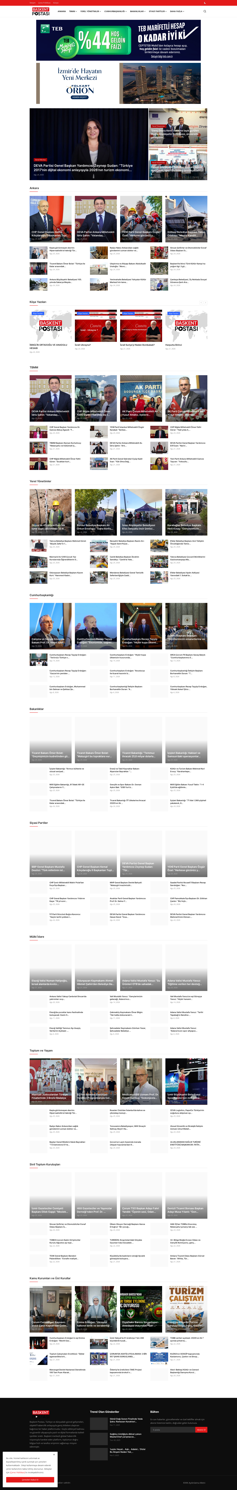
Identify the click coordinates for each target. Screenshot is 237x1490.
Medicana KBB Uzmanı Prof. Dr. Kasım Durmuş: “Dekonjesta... (140, 1096)
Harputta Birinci (83, 344)
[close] (54, 1454)
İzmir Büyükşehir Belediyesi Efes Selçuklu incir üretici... (138, 527)
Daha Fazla (176, 11)
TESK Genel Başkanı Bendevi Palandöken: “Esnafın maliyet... (64, 1257)
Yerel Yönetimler (40, 481)
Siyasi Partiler (39, 822)
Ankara (62, 11)
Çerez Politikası (44, 3)
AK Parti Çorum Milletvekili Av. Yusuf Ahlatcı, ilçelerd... (140, 413)
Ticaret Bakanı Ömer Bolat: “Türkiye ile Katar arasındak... (67, 264)
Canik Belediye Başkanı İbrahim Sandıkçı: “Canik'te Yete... (124, 558)
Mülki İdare (37, 936)
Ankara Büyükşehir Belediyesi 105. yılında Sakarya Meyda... (66, 280)
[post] (89, 144)
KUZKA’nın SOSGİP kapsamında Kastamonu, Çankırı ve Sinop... (185, 1355)
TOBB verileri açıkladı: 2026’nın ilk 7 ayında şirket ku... (187, 1339)
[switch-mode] (205, 3)
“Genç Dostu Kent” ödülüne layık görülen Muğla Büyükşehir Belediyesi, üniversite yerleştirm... (175, 134)
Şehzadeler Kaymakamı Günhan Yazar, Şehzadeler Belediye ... (128, 1029)
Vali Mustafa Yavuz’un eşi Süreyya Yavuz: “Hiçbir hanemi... (186, 997)
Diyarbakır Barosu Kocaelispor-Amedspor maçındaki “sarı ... (140, 1324)
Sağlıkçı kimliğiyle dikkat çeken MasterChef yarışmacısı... (125, 1435)
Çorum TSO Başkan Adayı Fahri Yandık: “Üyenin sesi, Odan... (140, 1210)
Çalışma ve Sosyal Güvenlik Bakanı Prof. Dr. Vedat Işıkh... (48, 641)
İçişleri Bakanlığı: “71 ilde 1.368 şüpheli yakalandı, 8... (188, 801)
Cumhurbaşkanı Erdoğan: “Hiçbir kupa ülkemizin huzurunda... (128, 656)
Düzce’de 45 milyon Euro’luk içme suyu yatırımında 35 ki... (49, 527)
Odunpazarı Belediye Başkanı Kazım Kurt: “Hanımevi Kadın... (66, 574)
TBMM (34, 367)
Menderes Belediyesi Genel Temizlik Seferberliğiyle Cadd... (126, 574)
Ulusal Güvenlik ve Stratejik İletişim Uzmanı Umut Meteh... (186, 1127)
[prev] (34, 144)
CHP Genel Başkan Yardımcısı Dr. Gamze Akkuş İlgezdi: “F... (65, 428)
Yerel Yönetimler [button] (89, 11)
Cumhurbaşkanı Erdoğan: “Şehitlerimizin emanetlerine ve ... (186, 639)
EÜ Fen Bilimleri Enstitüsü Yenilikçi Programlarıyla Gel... (94, 1096)
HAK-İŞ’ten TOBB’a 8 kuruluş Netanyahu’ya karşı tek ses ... (183, 1225)
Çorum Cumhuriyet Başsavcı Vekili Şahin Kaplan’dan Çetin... (50, 1324)
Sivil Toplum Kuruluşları (45, 1164)
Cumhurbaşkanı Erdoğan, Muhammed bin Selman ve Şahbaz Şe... (67, 687)
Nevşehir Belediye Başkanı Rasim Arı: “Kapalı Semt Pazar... (127, 542)
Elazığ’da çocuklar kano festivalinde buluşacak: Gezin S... (66, 1013)
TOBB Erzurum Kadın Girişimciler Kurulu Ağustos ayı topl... (65, 1241)
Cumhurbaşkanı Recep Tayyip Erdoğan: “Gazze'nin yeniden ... (68, 672)
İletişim (33, 3)
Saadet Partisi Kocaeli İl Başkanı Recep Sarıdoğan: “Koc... (188, 883)
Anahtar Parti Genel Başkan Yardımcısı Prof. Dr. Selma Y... (128, 899)
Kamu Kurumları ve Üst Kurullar (50, 1278)
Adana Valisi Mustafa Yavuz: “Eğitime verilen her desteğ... (184, 982)
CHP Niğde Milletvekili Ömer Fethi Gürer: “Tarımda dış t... (93, 413)
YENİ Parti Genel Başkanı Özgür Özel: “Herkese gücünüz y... (141, 234)
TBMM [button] (72, 11)
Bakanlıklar (37, 709)
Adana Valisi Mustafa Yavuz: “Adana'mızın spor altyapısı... (183, 1029)
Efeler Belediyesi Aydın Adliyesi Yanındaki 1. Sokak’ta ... (184, 574)
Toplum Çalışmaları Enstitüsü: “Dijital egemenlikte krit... (67, 1355)
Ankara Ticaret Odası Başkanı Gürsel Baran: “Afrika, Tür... (187, 1257)
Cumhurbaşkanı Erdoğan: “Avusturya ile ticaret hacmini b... (127, 672)
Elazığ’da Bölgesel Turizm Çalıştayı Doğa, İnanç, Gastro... (185, 1324)
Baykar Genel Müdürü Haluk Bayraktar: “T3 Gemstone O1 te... (68, 1143)
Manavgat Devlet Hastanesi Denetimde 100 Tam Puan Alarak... (67, 1371)
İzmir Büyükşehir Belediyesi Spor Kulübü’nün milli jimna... (184, 1096)
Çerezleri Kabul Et (30, 1479)
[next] (143, 144)
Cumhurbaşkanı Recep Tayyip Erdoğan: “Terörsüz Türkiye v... (68, 656)
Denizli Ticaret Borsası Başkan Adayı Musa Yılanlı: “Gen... (185, 1210)
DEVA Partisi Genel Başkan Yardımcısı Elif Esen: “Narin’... (187, 444)
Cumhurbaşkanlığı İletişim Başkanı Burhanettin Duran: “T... (186, 672)
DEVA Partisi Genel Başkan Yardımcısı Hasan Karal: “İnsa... (127, 915)
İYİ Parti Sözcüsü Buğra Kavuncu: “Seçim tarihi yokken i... (65, 915)
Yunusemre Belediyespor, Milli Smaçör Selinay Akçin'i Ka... (128, 1127)
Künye (55, 3)
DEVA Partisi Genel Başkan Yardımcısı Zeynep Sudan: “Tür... (138, 867)
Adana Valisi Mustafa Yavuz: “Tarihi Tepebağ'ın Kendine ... (186, 1013)
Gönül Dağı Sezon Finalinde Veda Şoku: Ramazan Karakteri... (126, 1420)
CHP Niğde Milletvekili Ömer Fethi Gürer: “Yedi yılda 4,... (185, 428)
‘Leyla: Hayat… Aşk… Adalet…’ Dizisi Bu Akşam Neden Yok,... (127, 1450)
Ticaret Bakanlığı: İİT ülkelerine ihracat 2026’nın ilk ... (128, 801)
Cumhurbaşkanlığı (41, 595)
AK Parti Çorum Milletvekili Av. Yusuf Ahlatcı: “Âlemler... (185, 413)
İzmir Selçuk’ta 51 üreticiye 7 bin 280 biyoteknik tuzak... (127, 1339)
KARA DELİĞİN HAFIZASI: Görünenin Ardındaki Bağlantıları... (139, 346)
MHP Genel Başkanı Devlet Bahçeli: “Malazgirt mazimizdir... (126, 883)
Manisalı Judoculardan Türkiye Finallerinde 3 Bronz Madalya (50, 1096)
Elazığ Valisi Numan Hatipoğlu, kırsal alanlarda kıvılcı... (49, 982)
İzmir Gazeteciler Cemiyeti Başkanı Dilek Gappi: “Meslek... (50, 1210)
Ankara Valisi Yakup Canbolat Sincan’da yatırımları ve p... (68, 997)
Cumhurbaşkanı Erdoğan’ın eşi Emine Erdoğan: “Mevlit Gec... (67, 1339)
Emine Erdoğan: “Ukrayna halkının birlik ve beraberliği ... (94, 1324)
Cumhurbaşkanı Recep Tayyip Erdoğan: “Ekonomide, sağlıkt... (95, 641)
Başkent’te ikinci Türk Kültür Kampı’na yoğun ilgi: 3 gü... (187, 264)
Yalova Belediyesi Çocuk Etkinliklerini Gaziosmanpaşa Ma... (187, 558)
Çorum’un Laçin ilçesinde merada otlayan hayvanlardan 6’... (125, 1143)
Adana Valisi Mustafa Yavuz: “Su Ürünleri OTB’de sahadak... (141, 982)
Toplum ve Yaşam (41, 1050)
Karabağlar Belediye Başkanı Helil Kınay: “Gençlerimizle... (184, 527)
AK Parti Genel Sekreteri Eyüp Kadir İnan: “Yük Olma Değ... (126, 460)
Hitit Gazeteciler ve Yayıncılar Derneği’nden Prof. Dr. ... (94, 1210)
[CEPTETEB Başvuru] (118, 40)
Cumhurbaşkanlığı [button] (114, 11)
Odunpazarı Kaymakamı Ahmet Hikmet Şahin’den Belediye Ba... (95, 982)
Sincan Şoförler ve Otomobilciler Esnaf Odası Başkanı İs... (188, 249)
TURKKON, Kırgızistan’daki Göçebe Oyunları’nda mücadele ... (126, 1241)
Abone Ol (201, 1429)
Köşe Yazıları (38, 302)
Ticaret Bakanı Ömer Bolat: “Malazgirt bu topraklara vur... (94, 754)
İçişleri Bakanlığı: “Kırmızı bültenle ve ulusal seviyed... (67, 770)
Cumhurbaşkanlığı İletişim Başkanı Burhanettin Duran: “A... (126, 687)
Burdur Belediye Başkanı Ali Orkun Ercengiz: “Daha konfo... (95, 527)
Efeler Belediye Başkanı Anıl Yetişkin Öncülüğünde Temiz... (187, 542)
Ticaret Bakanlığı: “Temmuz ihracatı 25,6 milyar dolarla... (138, 754)
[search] (204, 11)
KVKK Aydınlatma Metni (194, 1482)
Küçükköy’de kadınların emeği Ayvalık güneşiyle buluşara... (127, 1257)
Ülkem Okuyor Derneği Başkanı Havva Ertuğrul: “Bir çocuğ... (127, 1225)
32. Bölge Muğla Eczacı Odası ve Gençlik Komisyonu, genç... (185, 1241)
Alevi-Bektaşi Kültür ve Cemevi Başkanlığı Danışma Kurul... (184, 1371)
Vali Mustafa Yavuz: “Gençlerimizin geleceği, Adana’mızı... (126, 997)
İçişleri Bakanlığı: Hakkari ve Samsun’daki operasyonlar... (184, 754)
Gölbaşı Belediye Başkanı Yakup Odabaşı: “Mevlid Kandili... (186, 234)
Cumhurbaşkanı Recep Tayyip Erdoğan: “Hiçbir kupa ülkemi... (140, 641)
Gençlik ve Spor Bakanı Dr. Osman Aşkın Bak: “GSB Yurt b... (125, 785)
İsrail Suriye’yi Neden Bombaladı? (47, 344)
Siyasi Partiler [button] (157, 11)
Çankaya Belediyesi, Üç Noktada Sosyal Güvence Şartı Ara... (188, 280)
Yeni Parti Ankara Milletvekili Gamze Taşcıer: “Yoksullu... (187, 460)
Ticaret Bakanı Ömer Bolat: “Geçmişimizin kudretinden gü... (51, 754)
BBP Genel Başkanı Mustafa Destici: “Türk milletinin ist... (48, 868)
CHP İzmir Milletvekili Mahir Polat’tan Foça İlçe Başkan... (67, 883)
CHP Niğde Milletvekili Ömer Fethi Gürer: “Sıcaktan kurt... (65, 460)
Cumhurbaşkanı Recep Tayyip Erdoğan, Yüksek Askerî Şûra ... (188, 687)
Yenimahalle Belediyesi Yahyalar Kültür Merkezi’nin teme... (128, 280)
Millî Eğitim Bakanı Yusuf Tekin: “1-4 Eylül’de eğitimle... (187, 785)
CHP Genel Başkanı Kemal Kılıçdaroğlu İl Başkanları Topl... (50, 234)
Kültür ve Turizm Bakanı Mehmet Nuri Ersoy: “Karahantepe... (187, 770)
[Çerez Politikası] (17, 1472)
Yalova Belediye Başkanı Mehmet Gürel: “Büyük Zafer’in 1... (68, 542)
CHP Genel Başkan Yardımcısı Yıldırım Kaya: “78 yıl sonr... (67, 899)
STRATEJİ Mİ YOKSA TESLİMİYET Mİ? (185, 344)
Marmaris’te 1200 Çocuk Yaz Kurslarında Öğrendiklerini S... (64, 558)
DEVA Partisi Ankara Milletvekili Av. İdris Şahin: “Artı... (126, 444)
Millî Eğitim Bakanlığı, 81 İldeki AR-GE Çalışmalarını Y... (67, 785)
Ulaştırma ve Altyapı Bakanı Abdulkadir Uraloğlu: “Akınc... (128, 264)
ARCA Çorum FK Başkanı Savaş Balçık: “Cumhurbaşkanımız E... (188, 656)
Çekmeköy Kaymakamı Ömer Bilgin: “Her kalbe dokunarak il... (126, 1013)
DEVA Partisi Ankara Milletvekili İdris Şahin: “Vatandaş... (95, 234)
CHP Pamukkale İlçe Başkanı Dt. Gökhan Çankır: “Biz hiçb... (188, 899)
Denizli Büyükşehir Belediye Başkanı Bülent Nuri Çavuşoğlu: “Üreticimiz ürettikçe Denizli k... (177, 170)
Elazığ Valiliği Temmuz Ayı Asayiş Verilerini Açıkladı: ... (65, 1029)
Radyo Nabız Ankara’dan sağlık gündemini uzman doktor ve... (124, 249)
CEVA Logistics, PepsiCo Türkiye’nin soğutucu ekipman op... (187, 1111)
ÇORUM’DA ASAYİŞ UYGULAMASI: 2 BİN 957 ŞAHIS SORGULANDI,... (128, 1355)
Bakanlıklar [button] (137, 11)
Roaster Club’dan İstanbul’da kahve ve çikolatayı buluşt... (127, 1111)
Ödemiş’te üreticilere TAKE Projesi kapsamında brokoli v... (126, 1371)
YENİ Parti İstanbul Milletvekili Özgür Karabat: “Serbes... (127, 428)
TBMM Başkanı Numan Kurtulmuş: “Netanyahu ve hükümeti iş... (65, 444)
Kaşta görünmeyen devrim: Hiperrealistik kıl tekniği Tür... (63, 249)
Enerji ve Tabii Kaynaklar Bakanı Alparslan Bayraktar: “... (124, 770)
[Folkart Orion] (118, 83)
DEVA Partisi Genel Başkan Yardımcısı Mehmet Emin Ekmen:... (187, 915)
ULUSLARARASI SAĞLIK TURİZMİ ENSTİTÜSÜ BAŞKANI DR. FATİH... (185, 1143)
